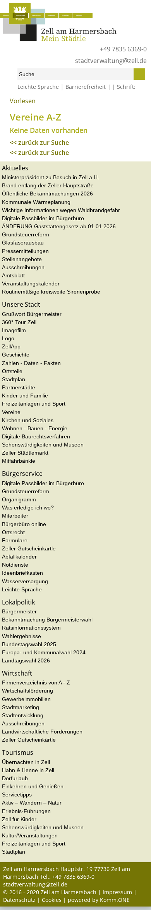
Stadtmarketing (20, 707)
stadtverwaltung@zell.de (111, 60)
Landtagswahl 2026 (26, 660)
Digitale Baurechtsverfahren (36, 436)
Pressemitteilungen (25, 251)
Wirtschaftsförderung (27, 691)
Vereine (41, 103)
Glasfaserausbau (23, 242)
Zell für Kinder (19, 819)
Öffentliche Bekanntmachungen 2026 (47, 193)
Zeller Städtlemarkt (25, 453)
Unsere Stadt (20, 15)
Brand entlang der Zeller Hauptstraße (48, 185)
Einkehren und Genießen (32, 786)
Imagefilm (14, 330)
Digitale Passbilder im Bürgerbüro (43, 218)
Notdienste (15, 565)
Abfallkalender (19, 556)
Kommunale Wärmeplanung (36, 202)
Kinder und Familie (25, 395)
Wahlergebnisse (21, 636)
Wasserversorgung (25, 581)
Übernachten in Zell (26, 762)
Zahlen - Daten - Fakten (31, 363)
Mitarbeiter (15, 516)
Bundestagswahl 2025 (29, 644)
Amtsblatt (13, 275)
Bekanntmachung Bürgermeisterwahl (47, 619)
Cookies (52, 899)
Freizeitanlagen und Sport (33, 404)
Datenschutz (19, 899)
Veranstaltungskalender (31, 283)
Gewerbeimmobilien (26, 699)
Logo (8, 338)
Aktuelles (6, 15)
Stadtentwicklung (22, 715)
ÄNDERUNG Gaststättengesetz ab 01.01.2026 (59, 226)
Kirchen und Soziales (27, 420)
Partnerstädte (18, 387)
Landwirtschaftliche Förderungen (42, 731)
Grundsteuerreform (25, 234)
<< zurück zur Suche (39, 142)
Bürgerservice (36, 15)
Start (8, 103)
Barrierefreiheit (85, 86)
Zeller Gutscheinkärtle (29, 548)
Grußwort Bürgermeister (32, 314)
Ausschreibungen (23, 267)
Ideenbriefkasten (22, 573)
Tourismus (79, 15)
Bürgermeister (19, 611)
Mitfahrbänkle (18, 461)
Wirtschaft (65, 15)
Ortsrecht (13, 532)
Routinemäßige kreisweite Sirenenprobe (51, 292)
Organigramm (19, 499)
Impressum (117, 892)
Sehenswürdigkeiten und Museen (43, 444)
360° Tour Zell (19, 322)
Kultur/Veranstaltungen (30, 835)
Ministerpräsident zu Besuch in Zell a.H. (50, 177)
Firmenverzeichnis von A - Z (36, 682)
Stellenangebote (22, 259)
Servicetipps (17, 794)
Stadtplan (13, 379)
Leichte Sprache (38, 86)
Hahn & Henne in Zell (28, 770)
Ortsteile (12, 371)
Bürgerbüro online (24, 524)
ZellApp (11, 346)
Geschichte (15, 354)
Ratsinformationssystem (31, 628)
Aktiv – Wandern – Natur (32, 803)
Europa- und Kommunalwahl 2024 (44, 652)
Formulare (14, 540)
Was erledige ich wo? (28, 507)
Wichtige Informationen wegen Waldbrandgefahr (61, 210)
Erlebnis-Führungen (26, 811)
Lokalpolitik (51, 15)
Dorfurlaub (15, 778)
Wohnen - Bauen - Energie (34, 428)
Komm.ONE (115, 899)
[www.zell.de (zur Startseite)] (60, 39)
